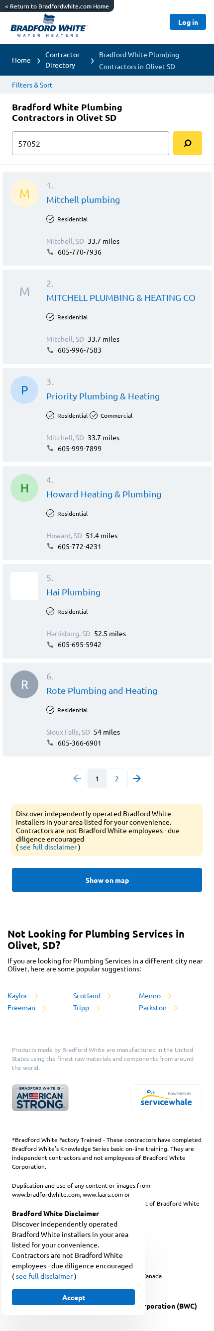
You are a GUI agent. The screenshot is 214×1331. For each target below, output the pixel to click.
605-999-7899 (79, 448)
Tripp (82, 1007)
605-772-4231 (79, 546)
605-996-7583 (79, 349)
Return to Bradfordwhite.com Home (57, 6)
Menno (150, 995)
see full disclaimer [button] (49, 846)
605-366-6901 (79, 742)
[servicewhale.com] (166, 1097)
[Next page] (136, 778)
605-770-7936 (79, 251)
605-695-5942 (79, 644)
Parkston (153, 1007)
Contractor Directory (62, 59)
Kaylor (18, 995)
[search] (187, 143)
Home (21, 59)
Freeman (22, 1007)
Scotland (87, 995)
